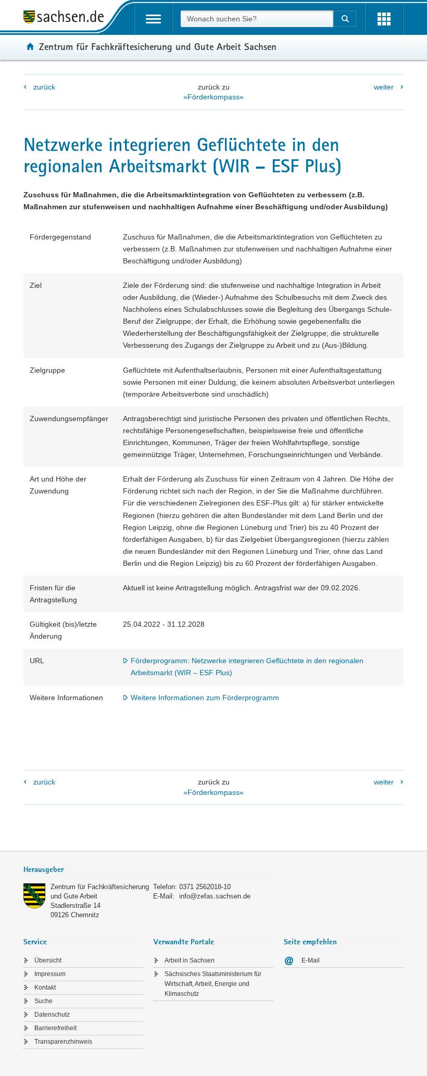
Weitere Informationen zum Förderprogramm (205, 697)
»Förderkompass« (213, 97)
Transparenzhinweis (63, 1041)
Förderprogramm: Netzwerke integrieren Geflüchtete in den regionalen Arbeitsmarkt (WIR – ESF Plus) (247, 666)
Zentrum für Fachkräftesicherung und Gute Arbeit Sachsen (158, 46)
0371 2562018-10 (205, 887)
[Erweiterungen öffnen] (384, 19)
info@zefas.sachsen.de (214, 896)
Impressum (50, 974)
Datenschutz (52, 1014)
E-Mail (311, 960)
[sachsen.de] (67, 18)
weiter (384, 87)
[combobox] (256, 19)
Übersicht (47, 960)
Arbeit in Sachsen (190, 960)
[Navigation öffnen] (153, 19)
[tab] (148, 870)
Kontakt (45, 987)
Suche (43, 1001)
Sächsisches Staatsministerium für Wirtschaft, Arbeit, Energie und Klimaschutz (213, 983)
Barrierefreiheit (55, 1028)
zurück (44, 87)
